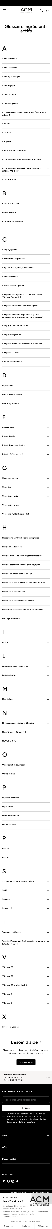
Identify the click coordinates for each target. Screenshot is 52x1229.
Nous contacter (26, 1062)
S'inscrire (26, 1108)
